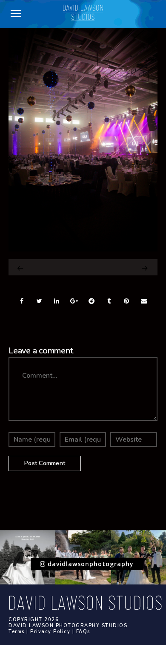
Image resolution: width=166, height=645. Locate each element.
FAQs (83, 631)
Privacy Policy (50, 631)
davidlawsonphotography (90, 564)
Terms (17, 631)
